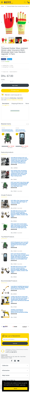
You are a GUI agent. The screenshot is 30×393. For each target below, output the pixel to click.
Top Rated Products (7, 237)
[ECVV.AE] (8, 2)
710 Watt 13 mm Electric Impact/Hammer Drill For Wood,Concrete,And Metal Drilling (19, 311)
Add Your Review (4, 56)
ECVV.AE (2, 46)
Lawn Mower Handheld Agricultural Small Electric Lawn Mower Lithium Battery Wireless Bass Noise (19, 287)
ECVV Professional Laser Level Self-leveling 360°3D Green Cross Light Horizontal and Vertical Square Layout (7, 130)
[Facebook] (11, 361)
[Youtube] (18, 361)
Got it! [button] (15, 388)
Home (2, 6)
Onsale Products (6, 195)
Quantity (3, 79)
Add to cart (16, 90)
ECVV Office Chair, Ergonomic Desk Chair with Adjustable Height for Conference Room (19, 202)
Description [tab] (5, 103)
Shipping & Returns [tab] (17, 103)
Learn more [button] (22, 385)
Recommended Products (9, 281)
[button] (5, 146)
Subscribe (15, 343)
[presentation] (27, 124)
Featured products (7, 152)
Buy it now (15, 85)
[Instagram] (15, 361)
